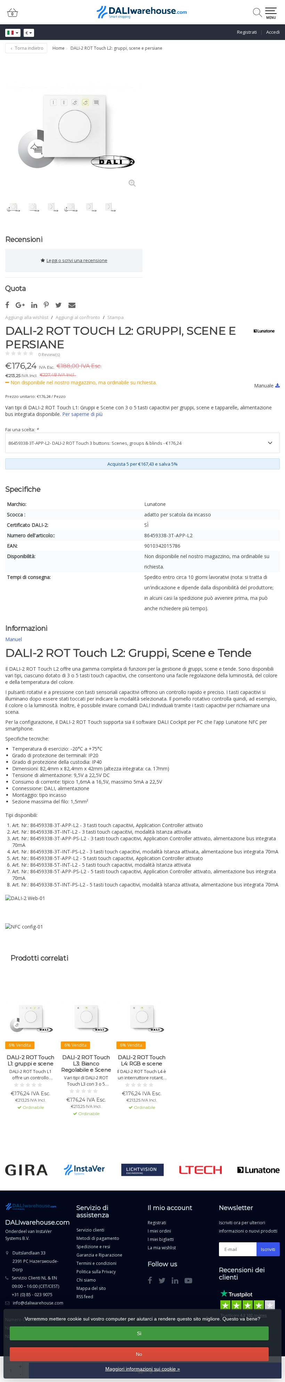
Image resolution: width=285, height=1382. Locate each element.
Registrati (247, 32)
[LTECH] (200, 1170)
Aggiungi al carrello (27, 1133)
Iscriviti (268, 1249)
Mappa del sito (91, 1288)
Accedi (273, 32)
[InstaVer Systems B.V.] (84, 1170)
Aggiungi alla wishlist (26, 317)
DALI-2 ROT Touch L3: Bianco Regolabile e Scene (86, 1063)
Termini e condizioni (96, 1263)
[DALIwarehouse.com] (142, 12)
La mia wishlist (162, 1248)
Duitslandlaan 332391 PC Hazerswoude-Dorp (35, 1261)
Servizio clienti (90, 1230)
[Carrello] (12, 15)
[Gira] (26, 1170)
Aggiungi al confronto (78, 317)
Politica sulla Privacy (96, 1272)
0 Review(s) (49, 355)
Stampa (115, 317)
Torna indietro (28, 48)
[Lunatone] (262, 330)
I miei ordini (159, 1231)
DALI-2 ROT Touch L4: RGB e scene (141, 1060)
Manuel (13, 639)
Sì (139, 1333)
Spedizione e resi (93, 1247)
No (139, 1354)
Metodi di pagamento (97, 1238)
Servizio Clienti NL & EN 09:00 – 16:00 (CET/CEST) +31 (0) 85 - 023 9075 (35, 1286)
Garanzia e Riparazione (99, 1255)
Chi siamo (86, 1280)
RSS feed (84, 1297)
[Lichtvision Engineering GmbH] (142, 1170)
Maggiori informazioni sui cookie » (142, 1369)
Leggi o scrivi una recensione (77, 260)
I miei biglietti (161, 1239)
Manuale (264, 385)
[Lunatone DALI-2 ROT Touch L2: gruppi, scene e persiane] (73, 125)
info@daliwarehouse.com (38, 1303)
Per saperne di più (82, 414)
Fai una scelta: (22, 429)
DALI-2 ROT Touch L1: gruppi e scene (30, 1060)
